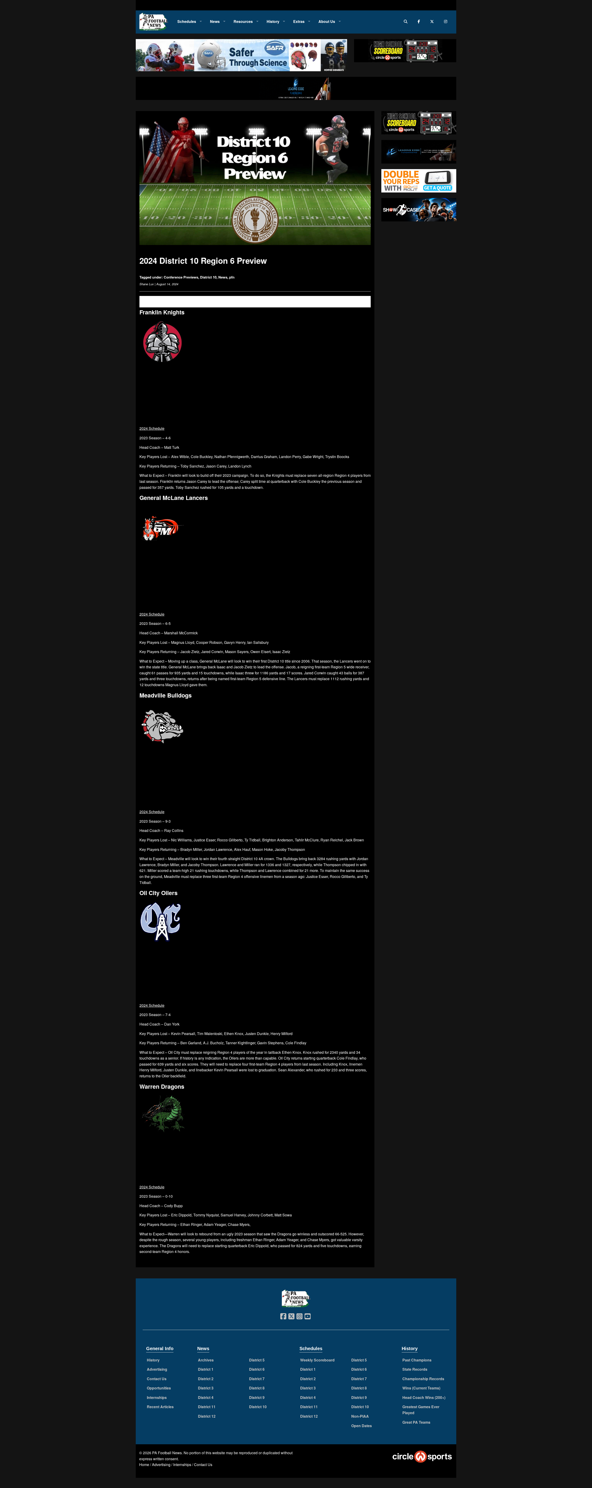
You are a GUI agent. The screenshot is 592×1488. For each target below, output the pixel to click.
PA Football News (167, 1452)
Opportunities (159, 1388)
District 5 (257, 1360)
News (215, 21)
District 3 (205, 1388)
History (273, 21)
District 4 (205, 1397)
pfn (231, 277)
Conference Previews (181, 277)
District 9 (257, 1397)
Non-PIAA (360, 1416)
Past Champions (417, 1360)
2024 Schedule (151, 428)
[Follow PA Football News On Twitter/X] (433, 21)
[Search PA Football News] (406, 21)
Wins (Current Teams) (421, 1388)
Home (144, 1464)
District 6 (257, 1369)
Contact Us (156, 1378)
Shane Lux (146, 284)
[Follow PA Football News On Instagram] (447, 21)
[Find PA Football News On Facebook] (420, 21)
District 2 (205, 1378)
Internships (157, 1397)
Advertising (157, 1369)
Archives (206, 1360)
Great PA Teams (416, 1422)
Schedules (186, 21)
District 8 (257, 1388)
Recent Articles (160, 1406)
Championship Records (423, 1378)
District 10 (208, 277)
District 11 (207, 1406)
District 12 (207, 1416)
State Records (414, 1369)
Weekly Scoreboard (317, 1360)
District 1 (205, 1369)
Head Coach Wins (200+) (423, 1397)
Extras (299, 21)
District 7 (257, 1378)
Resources (243, 21)
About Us (326, 21)
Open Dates (361, 1425)
